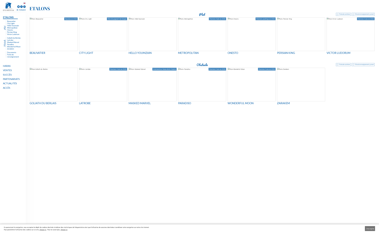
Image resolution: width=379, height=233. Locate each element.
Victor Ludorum (13, 34)
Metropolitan (12, 28)
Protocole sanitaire (344, 14)
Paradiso (10, 44)
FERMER (22, 10)
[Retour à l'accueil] (9, 6)
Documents (11, 52)
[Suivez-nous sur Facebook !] (21, 6)
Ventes (7, 70)
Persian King (12, 32)
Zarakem (10, 49)
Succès (7, 74)
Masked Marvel (13, 42)
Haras (7, 65)
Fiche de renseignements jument (364, 14)
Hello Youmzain (13, 25)
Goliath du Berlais (14, 38)
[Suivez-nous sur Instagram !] (24, 6)
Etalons (8, 17)
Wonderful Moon (14, 46)
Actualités (10, 83)
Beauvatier (11, 21)
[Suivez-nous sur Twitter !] (18, 6)
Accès (6, 87)
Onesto (10, 30)
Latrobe (10, 40)
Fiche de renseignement (13, 55)
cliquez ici (42, 230)
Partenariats (11, 79)
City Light (11, 23)
